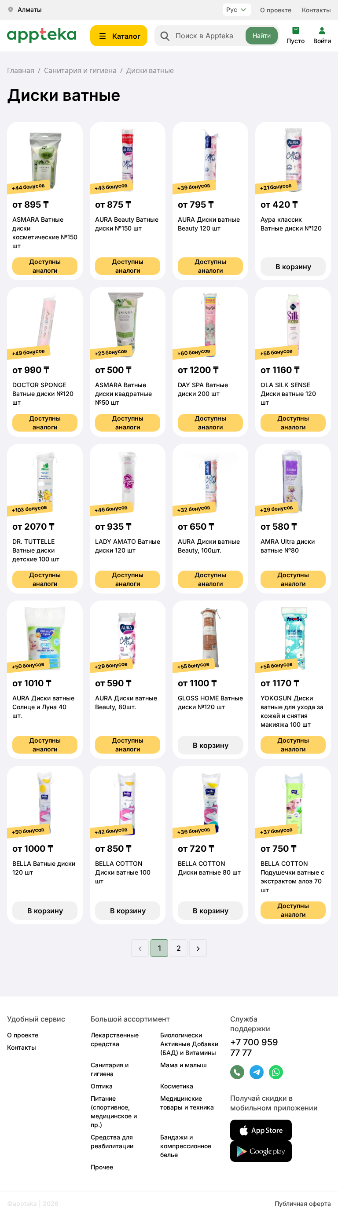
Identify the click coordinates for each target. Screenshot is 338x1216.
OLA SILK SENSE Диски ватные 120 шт (288, 393)
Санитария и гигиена (80, 70)
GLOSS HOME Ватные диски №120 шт (210, 702)
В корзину (293, 266)
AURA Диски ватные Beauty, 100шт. (209, 546)
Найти (262, 35)
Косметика (176, 1086)
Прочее (102, 1167)
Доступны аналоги (45, 266)
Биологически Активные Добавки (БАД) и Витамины (189, 1043)
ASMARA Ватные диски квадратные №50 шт (123, 393)
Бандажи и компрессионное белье (185, 1145)
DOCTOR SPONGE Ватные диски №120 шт (42, 393)
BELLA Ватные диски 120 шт (43, 868)
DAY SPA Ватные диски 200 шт (203, 389)
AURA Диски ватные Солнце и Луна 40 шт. (43, 706)
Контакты (316, 10)
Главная (20, 70)
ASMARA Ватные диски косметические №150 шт (44, 232)
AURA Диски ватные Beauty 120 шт (209, 224)
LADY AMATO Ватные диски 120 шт (127, 546)
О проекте (275, 10)
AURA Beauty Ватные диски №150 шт (126, 224)
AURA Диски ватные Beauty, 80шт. (126, 702)
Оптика (102, 1086)
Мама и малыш (183, 1065)
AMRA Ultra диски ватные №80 (288, 546)
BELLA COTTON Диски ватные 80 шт (209, 868)
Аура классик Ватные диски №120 (291, 224)
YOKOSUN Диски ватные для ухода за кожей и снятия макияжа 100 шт (292, 711)
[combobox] (216, 35)
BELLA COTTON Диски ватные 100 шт (123, 872)
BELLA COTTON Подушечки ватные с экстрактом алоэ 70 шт (292, 877)
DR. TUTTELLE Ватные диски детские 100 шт (35, 550)
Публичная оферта (303, 1203)
